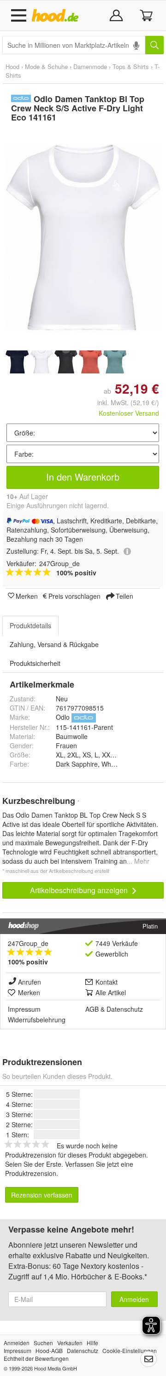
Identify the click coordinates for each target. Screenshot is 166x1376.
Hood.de (57, 16)
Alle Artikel (110, 992)
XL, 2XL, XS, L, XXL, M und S (99, 754)
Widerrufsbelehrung (36, 1019)
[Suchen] (154, 45)
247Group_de (28, 943)
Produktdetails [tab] (30, 625)
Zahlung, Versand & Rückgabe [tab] (54, 644)
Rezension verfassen (41, 1194)
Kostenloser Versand (129, 413)
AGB (92, 1009)
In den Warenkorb (82, 476)
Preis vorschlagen (74, 595)
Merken (27, 595)
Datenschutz (125, 1009)
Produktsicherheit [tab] (35, 663)
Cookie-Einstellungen (129, 1350)
